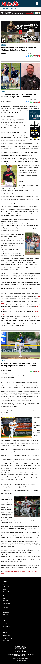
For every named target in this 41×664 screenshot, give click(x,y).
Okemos (15, 571)
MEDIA (4, 620)
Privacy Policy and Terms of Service (24, 658)
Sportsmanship (6, 591)
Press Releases (6, 628)
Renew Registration (6, 635)
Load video (22, 37)
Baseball (11, 8)
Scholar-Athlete (6, 586)
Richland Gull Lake (14, 327)
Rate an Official (6, 615)
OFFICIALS (5, 632)
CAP (3, 610)
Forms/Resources (6, 603)
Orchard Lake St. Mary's (8, 571)
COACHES (5, 608)
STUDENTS (5, 581)
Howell (32, 571)
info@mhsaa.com (26, 655)
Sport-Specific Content (7, 638)
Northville (19, 571)
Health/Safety (5, 614)
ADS (4, 595)
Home (4, 8)
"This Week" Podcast (7, 626)
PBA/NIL (4, 589)
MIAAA (4, 598)
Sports (7, 8)
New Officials (5, 637)
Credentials (5, 623)
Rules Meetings (6, 612)
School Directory (6, 600)
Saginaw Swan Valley (26, 571)
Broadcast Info (6, 624)
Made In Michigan (7, 327)
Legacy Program (6, 640)
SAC (3, 584)
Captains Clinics (6, 588)
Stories (15, 8)
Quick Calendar (6, 601)
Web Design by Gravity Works (21, 660)
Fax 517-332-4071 (20, 655)
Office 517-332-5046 (15, 655)
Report (4, 294)
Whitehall (5, 58)
